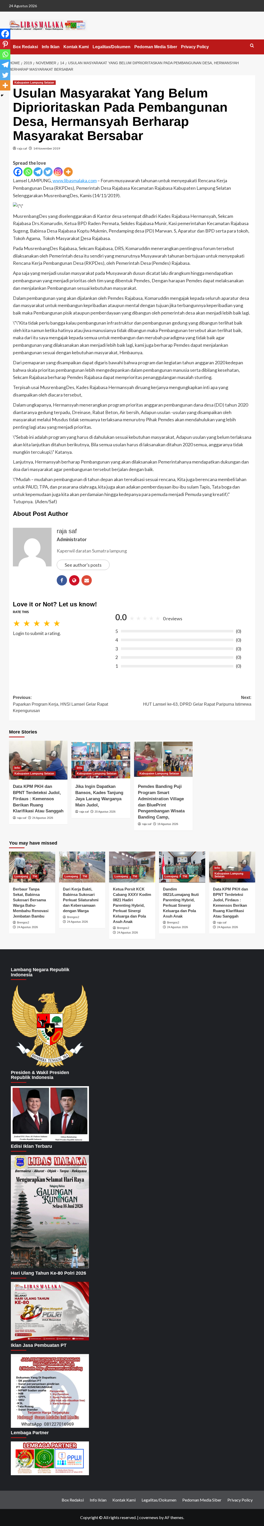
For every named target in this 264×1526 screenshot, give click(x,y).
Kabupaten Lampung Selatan (34, 82)
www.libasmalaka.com (75, 180)
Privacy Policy (195, 47)
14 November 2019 (46, 148)
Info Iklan (51, 47)
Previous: (60, 704)
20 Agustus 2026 (105, 811)
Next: (197, 700)
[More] (68, 171)
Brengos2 (23, 922)
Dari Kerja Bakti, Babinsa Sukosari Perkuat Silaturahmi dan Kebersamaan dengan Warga (80, 900)
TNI (34, 876)
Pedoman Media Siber (155, 47)
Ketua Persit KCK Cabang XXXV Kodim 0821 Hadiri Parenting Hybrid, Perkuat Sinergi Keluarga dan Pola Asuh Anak (132, 905)
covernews (148, 1517)
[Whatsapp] (27, 171)
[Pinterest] (5, 44)
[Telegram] (38, 171)
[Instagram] (58, 171)
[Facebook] (17, 171)
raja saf (22, 148)
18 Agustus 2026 (167, 824)
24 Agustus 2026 (42, 817)
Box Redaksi (25, 47)
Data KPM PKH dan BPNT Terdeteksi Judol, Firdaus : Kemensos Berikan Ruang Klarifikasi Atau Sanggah (38, 798)
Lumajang (21, 876)
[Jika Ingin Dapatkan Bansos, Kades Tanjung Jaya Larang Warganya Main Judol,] (100, 760)
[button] (252, 45)
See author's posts (83, 565)
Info (17, 767)
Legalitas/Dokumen (111, 47)
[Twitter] (48, 171)
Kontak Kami (76, 47)
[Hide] (2, 95)
